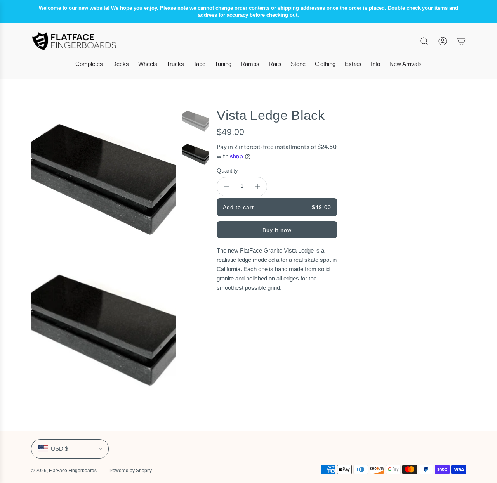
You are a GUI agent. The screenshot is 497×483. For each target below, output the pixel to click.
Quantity (227, 170)
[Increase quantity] (257, 186)
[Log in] (442, 41)
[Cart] (461, 41)
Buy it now (277, 230)
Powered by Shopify (130, 470)
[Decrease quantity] (226, 186)
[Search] (424, 41)
